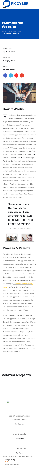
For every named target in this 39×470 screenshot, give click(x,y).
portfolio (12, 31)
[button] (6, 238)
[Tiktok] (33, 466)
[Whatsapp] (27, 466)
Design (21, 31)
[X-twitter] (22, 466)
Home (4, 31)
